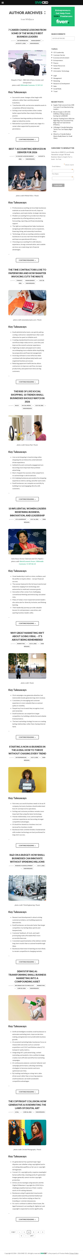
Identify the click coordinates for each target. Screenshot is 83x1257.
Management (36, 40)
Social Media (26, 405)
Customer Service (59, 55)
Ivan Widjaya (34, 43)
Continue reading (27, 139)
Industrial (56, 68)
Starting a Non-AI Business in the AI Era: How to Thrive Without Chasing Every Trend (27, 750)
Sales (17, 405)
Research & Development (24, 865)
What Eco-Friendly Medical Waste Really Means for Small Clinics (62, 136)
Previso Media (64, 1253)
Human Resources (59, 66)
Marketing (21, 643)
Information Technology (24, 985)
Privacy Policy (73, 1253)
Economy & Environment (25, 156)
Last (32, 1236)
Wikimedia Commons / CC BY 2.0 (31, 85)
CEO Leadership (20, 519)
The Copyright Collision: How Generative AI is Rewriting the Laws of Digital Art (27, 1105)
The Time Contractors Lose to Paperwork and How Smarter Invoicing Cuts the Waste (27, 273)
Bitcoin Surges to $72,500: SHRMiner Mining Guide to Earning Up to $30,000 (61, 114)
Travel (55, 91)
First (13, 1232)
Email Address (62, 166)
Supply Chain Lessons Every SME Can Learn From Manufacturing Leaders (63, 107)
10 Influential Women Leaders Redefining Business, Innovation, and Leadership (27, 512)
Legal (17, 1112)
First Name (62, 174)
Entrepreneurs (22, 40)
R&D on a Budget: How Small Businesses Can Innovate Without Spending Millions (27, 858)
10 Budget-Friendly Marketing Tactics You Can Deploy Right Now (63, 129)
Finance (19, 280)
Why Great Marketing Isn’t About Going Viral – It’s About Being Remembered (27, 636)
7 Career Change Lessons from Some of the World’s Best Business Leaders (27, 33)
